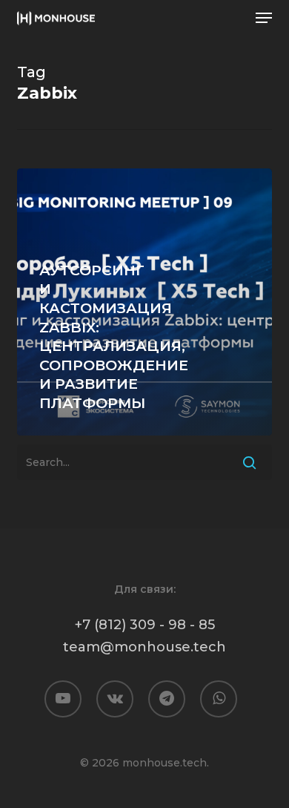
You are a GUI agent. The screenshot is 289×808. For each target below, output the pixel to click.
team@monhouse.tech (144, 647)
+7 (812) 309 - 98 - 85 (145, 625)
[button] (264, 17)
